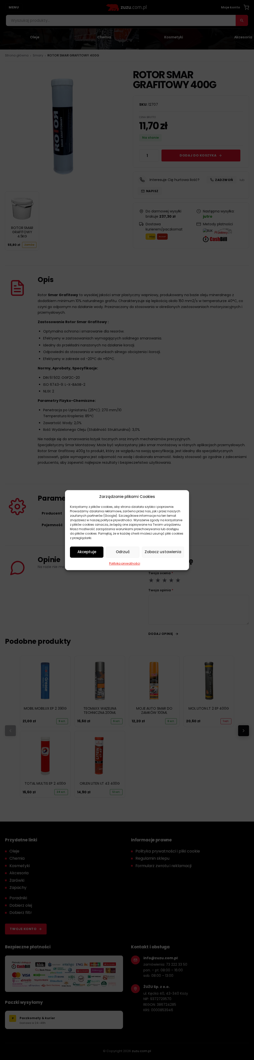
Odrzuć (123, 551)
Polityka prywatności (124, 563)
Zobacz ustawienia (163, 551)
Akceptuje (86, 551)
